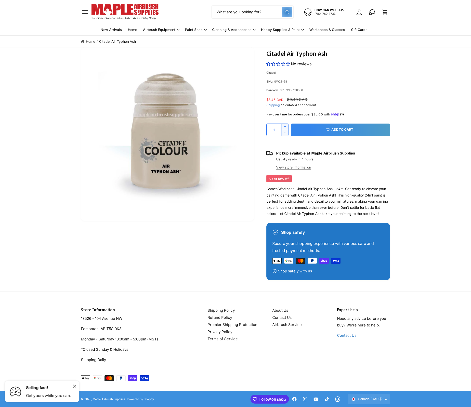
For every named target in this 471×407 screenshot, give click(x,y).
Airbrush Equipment (159, 30)
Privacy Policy (220, 331)
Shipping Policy (221, 310)
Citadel (271, 72)
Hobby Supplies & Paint (280, 30)
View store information (293, 167)
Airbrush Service (287, 324)
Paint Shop (194, 30)
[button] (84, 12)
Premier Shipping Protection (232, 324)
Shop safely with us (295, 271)
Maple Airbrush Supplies (109, 399)
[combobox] (252, 12)
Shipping (273, 105)
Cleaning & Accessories (231, 30)
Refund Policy (220, 317)
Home (90, 41)
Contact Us (282, 317)
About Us (280, 310)
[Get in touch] (372, 12)
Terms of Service (223, 339)
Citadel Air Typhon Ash (117, 41)
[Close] (74, 386)
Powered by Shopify (140, 399)
